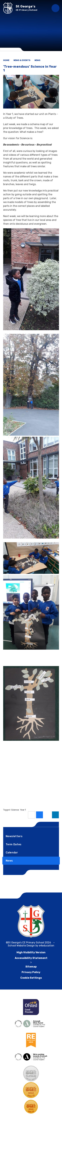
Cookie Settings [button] (31, 977)
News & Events (22, 60)
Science (15, 810)
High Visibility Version (31, 952)
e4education (46, 945)
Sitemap (31, 966)
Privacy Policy (31, 972)
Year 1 (23, 810)
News (37, 60)
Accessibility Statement (31, 958)
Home (6, 60)
